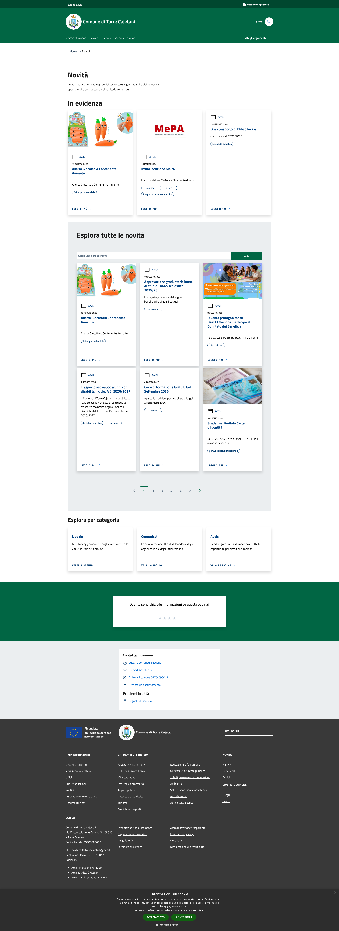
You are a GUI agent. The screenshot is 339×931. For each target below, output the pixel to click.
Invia (246, 256)
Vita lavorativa (126, 777)
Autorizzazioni (178, 796)
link (203, 909)
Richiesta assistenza (130, 847)
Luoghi (226, 795)
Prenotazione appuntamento (135, 828)
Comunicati (229, 771)
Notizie (152, 157)
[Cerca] (269, 21)
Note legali (176, 840)
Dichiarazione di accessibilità (187, 847)
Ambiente (176, 783)
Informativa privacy (182, 834)
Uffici (69, 777)
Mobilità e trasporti (129, 809)
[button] (169, 925)
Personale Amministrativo (81, 796)
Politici (70, 790)
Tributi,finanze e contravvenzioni (190, 777)
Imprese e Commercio (131, 784)
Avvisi (82, 157)
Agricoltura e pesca (181, 802)
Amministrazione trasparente (188, 828)
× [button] (335, 892)
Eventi (226, 801)
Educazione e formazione (185, 764)
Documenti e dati (76, 803)
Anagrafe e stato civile (131, 765)
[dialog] (169, 910)
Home (73, 51)
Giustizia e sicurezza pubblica (187, 771)
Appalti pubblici (127, 790)
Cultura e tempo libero (131, 771)
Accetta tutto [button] (156, 917)
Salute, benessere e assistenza (188, 790)
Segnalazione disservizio (132, 834)
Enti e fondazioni (76, 784)
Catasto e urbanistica (130, 796)
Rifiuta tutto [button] (183, 916)
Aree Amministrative (78, 771)
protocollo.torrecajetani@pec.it (91, 850)
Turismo (122, 803)
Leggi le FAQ (125, 840)
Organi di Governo (76, 765)
